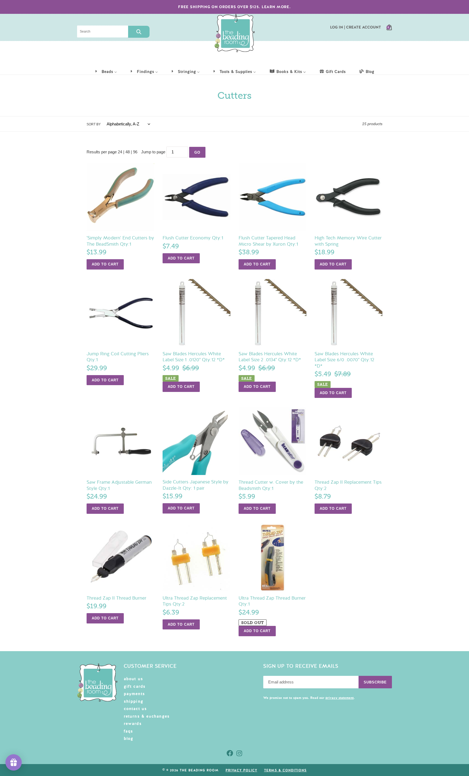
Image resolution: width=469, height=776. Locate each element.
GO (197, 152)
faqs (128, 731)
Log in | (337, 27)
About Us (133, 679)
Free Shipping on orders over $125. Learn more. (234, 6)
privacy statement (339, 698)
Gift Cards (135, 686)
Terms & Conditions (285, 770)
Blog (129, 738)
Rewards (133, 723)
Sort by (94, 124)
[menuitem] (105, 71)
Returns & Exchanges (147, 716)
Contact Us (135, 708)
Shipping (134, 701)
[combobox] (102, 31)
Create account (363, 27)
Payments (134, 693)
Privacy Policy (241, 770)
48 (127, 152)
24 (120, 152)
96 (135, 152)
